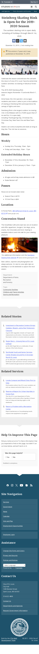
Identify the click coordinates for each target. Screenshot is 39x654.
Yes (8, 457)
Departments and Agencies (13, 606)
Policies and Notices (10, 560)
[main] (19, 242)
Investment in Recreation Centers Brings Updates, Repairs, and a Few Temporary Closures (20, 328)
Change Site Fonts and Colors (13, 551)
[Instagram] (12, 485)
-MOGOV (10, 6)
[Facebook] (8, 485)
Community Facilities (10, 290)
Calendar (6, 516)
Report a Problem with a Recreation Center (18, 407)
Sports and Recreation (11, 295)
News (35, 11)
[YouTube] (21, 485)
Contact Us (7, 601)
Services (6, 502)
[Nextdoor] (26, 485)
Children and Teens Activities (13, 292)
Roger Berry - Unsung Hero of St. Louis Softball (20, 342)
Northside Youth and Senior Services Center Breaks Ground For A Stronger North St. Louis (19, 354)
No (14, 457)
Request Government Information (15, 611)
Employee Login (9, 535)
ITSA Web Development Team (9, 639)
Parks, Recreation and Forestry (22, 11)
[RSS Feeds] (31, 485)
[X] (16, 485)
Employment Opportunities (13, 526)
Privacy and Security (10, 556)
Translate (18, 568)
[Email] (25, 40)
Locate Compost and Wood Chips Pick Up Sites (20, 381)
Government (7, 507)
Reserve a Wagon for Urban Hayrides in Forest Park (20, 392)
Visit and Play (8, 521)
